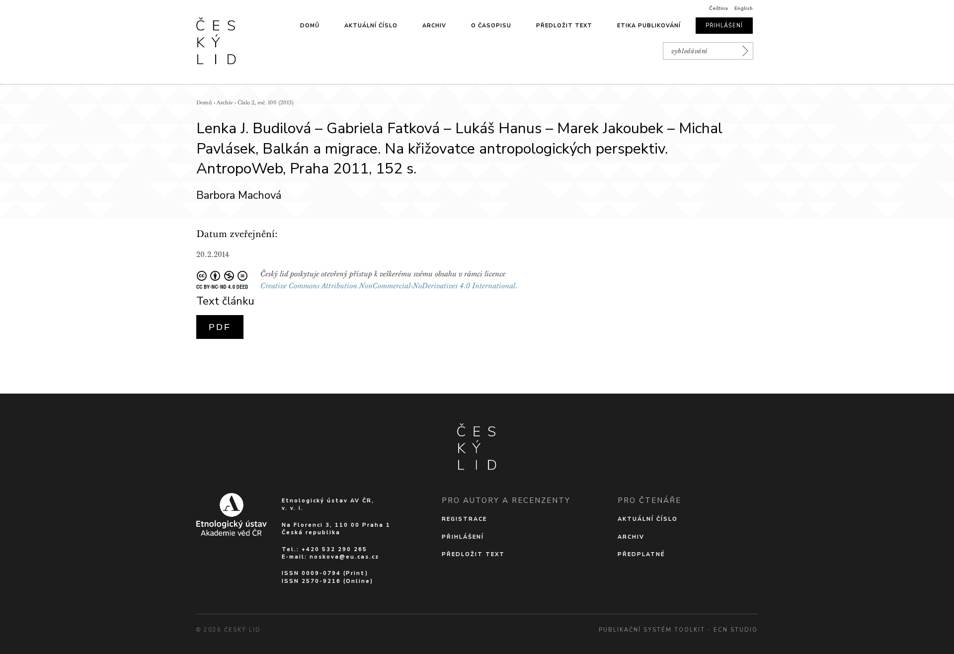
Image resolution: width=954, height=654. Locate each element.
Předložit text (564, 25)
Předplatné (641, 554)
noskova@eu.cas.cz (344, 557)
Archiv (434, 25)
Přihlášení (724, 25)
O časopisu (491, 25)
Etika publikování (649, 25)
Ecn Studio (736, 630)
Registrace (464, 519)
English (743, 8)
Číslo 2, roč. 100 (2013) (266, 102)
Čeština (718, 8)
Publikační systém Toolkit (652, 630)
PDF (220, 327)
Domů (309, 25)
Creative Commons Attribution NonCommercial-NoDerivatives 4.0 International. (389, 285)
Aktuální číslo (371, 25)
